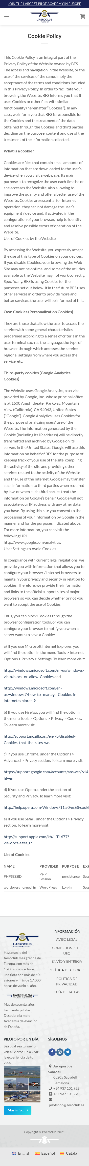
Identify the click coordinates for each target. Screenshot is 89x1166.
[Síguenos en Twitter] (67, 1052)
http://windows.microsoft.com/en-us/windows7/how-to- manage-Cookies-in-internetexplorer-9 (41, 694)
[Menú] (7, 16)
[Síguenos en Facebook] (52, 1052)
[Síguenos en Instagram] (60, 1052)
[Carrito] (82, 16)
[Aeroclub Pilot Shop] (44, 16)
